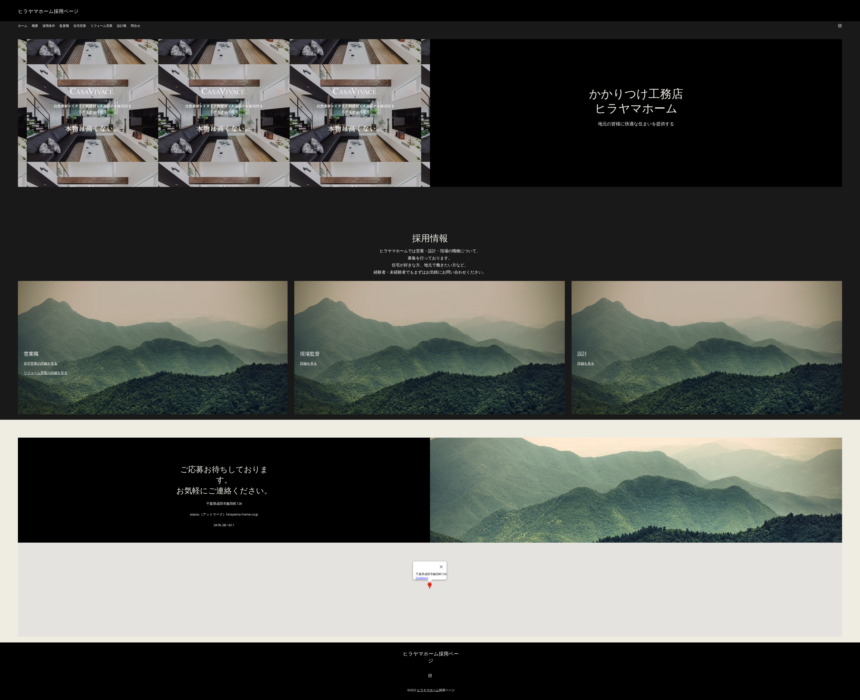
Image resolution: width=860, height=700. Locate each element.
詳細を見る (308, 363)
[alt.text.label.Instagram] (840, 26)
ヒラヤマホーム (428, 690)
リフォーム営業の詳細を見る (45, 373)
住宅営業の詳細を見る (40, 363)
